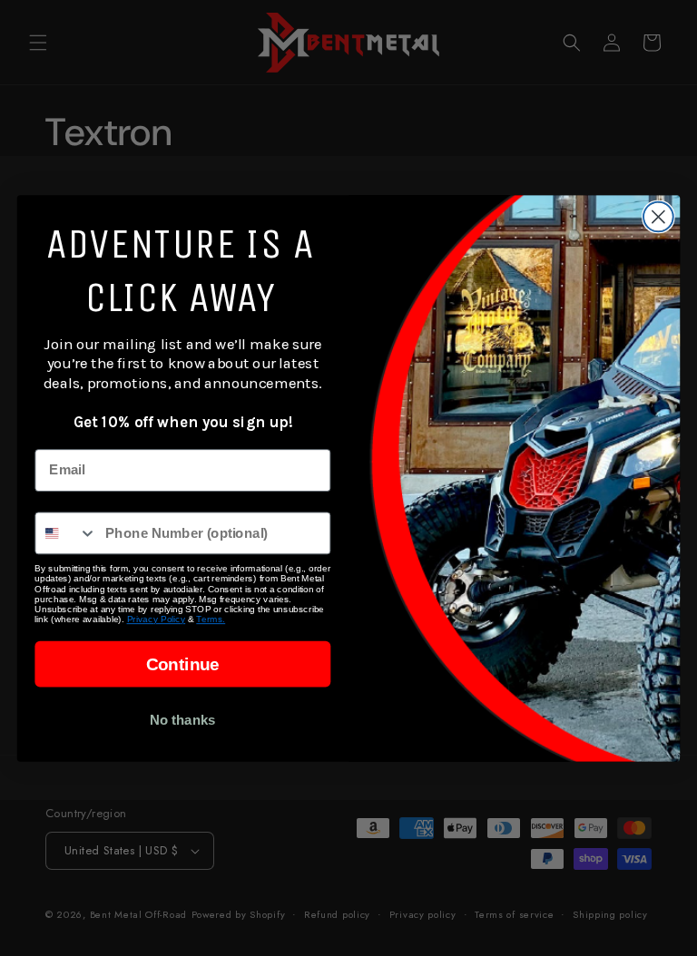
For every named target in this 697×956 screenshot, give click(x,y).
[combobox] (65, 532)
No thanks (183, 719)
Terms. (210, 618)
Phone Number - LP (98, 498)
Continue (183, 663)
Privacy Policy (156, 618)
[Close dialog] (658, 216)
